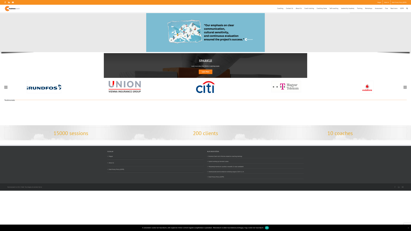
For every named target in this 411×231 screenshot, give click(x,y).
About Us (111, 163)
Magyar (111, 156)
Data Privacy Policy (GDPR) (116, 169)
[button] (407, 8)
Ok (267, 228)
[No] (408, 228)
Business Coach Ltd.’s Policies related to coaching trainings (225, 156)
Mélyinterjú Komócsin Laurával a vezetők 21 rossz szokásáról (226, 166)
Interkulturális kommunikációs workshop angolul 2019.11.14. (226, 172)
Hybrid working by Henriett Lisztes (218, 161)
